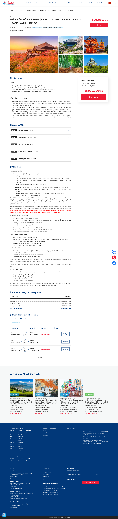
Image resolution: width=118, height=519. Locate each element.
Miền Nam (45, 435)
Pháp (11, 436)
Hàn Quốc (20, 436)
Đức (11, 438)
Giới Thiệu (28, 3)
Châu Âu (12, 430)
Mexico (11, 448)
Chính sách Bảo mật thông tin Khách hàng (54, 488)
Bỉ (10, 434)
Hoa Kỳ (11, 444)
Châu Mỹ (12, 442)
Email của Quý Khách (73, 470)
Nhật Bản (20, 433)
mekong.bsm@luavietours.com (19, 498)
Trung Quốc (21, 434)
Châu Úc (28, 430)
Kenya (19, 450)
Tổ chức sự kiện (47, 472)
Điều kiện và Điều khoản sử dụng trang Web (54, 486)
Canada (12, 446)
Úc (27, 433)
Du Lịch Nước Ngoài (17, 10)
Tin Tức (81, 3)
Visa (62, 3)
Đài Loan (20, 438)
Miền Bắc (45, 433)
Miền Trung (45, 431)
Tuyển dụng (46, 479)
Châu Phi (20, 442)
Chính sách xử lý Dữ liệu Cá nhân (51, 490)
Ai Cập (19, 444)
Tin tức (45, 478)
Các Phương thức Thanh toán (50, 494)
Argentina (12, 451)
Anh (11, 433)
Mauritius (20, 448)
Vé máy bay (46, 476)
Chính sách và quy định (50, 483)
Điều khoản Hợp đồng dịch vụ (50, 492)
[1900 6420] (114, 257)
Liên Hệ (90, 3)
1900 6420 (14, 476)
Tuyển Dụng (100, 3)
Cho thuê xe (46, 474)
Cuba (11, 450)
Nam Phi (20, 446)
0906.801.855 (15, 497)
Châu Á (26, 10)
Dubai (19, 440)
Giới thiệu (45, 471)
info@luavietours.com (16, 478)
